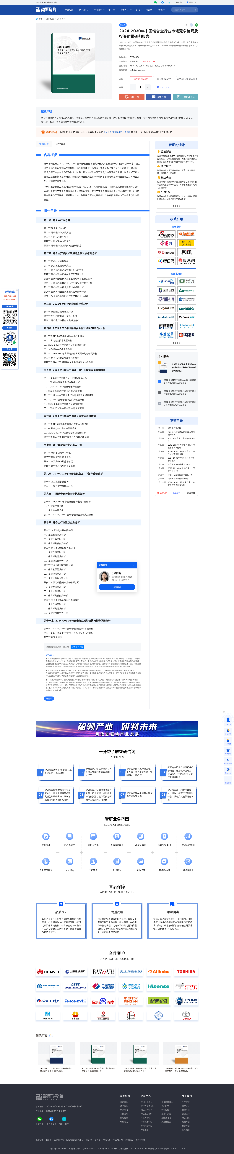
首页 (41, 19)
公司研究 (165, 1106)
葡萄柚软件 (140, 1140)
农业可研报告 (167, 1102)
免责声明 (186, 1126)
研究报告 (83, 9)
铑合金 (123, 25)
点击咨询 (117, 587)
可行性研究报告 (147, 1106)
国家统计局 (59, 1140)
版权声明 (46, 111)
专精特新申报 (146, 1126)
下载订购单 (164, 87)
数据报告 (165, 1110)
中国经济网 (118, 1140)
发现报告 (129, 1140)
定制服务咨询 (77, 647)
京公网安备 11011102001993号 (133, 1148)
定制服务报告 (146, 1102)
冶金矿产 (61, 19)
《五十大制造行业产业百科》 (117, 132)
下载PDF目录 (188, 96)
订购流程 (186, 1114)
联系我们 (186, 1130)
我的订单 (193, 2)
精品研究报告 (146, 1110)
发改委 (48, 1140)
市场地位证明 (146, 1114)
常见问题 (186, 1118)
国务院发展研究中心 (74, 1140)
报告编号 (123, 57)
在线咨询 (161, 96)
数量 (121, 87)
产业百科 (98, 9)
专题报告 (144, 1130)
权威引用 (186, 1110)
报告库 (111, 9)
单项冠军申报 (146, 1122)
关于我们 (179, 2)
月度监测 (124, 1114)
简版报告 (124, 1118)
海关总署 (106, 1140)
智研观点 (69, 9)
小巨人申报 (145, 1118)
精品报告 (124, 1106)
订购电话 (123, 66)
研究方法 (186, 1106)
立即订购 (134, 96)
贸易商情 (124, 1110)
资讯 (138, 9)
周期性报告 (166, 1122)
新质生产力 (166, 1114)
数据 (160, 9)
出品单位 (123, 61)
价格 (121, 79)
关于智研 (186, 1102)
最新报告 (124, 1102)
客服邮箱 (123, 70)
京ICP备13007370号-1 (108, 1148)
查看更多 (177, 206)
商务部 (89, 1140)
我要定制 (191, 493)
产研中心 (125, 9)
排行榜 (149, 9)
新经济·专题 (166, 1118)
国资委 (97, 1140)
